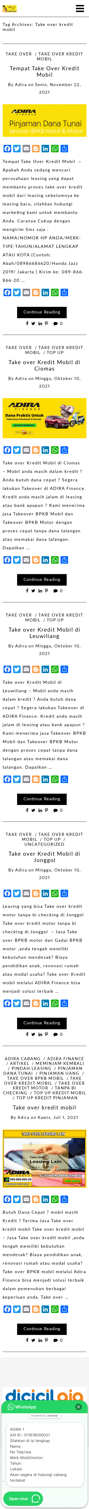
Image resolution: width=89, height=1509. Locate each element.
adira (21, 85)
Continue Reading (41, 312)
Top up (55, 353)
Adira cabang (23, 1059)
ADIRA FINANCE (65, 1059)
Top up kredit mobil (60, 1093)
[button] (78, 1407)
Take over (19, 54)
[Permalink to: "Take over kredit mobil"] (44, 1158)
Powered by (44, 1415)
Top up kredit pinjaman (47, 1098)
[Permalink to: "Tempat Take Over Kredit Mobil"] (44, 120)
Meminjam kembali (60, 1064)
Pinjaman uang (59, 1073)
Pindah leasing (32, 1069)
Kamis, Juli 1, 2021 (58, 1118)
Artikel (19, 1064)
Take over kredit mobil (44, 1107)
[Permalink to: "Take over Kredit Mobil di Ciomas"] (44, 418)
